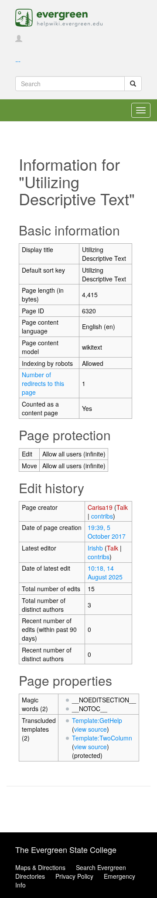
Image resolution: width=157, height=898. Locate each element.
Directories (30, 876)
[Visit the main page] (58, 16)
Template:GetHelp (97, 720)
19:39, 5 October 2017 (107, 531)
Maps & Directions (40, 867)
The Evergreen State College (65, 849)
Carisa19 (100, 507)
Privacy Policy (74, 876)
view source (90, 729)
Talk (122, 507)
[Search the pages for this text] (133, 83)
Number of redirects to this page (43, 383)
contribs (102, 516)
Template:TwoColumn (102, 737)
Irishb (95, 548)
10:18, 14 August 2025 (105, 572)
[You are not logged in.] (19, 39)
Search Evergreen (101, 867)
